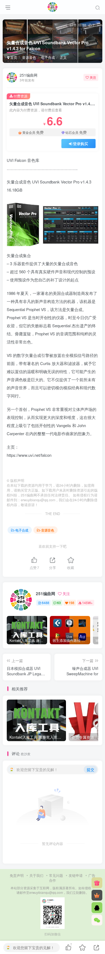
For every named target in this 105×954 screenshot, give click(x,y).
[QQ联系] (97, 907)
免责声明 (17, 875)
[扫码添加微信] (97, 920)
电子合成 (48, 57)
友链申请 (76, 875)
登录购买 (80, 143)
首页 (13, 57)
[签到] (97, 882)
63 (59, 602)
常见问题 (56, 875)
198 (71, 602)
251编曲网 (28, 75)
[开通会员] (97, 895)
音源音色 (29, 57)
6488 (45, 602)
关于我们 (36, 875)
